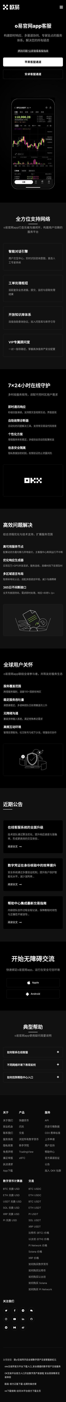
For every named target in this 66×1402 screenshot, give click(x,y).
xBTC (22, 1157)
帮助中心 (50, 1151)
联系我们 (8, 1132)
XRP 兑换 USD (11, 1214)
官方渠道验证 (52, 1157)
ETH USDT (35, 1207)
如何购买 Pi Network (40, 1289)
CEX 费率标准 (52, 1132)
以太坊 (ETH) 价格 (39, 1239)
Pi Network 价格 (38, 1245)
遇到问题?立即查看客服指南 (33, 50)
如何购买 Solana (38, 1283)
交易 (21, 1132)
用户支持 (50, 1145)
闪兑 (21, 1126)
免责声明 (8, 1151)
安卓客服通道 (33, 74)
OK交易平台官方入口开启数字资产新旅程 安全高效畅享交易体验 (32, 1375)
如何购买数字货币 (38, 1264)
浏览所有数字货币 (29, 1139)
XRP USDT (35, 1226)
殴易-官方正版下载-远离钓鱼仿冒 (21, 1384)
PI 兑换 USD (10, 1220)
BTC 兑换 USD (11, 1188)
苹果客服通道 (33, 62)
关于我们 (8, 1120)
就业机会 (8, 1126)
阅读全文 (13, 846)
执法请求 (8, 1164)
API (47, 1120)
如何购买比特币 (37, 1270)
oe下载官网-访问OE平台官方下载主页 (23, 1391)
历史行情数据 (52, 1126)
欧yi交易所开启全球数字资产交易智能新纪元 (35, 1359)
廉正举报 (8, 1157)
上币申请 (50, 1139)
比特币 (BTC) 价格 (39, 1232)
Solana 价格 (35, 1251)
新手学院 (24, 1145)
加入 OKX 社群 (53, 1170)
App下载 (8, 1170)
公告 (47, 1164)
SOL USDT (35, 1220)
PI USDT (33, 1214)
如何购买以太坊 (37, 1276)
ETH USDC (35, 1195)
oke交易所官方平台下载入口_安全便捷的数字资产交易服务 (33, 1366)
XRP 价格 (34, 1257)
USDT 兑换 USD (12, 1201)
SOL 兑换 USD (11, 1207)
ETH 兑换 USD (11, 1195)
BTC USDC (35, 1188)
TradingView (26, 1151)
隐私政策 (8, 1145)
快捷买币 (24, 1120)
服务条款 (8, 1139)
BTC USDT (35, 1201)
